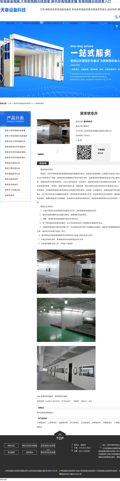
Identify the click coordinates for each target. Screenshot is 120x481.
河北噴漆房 (85, 423)
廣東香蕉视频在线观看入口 (23, 103)
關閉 (76, 401)
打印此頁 (65, 401)
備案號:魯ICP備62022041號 (71, 474)
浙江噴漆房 (74, 423)
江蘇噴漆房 (41, 423)
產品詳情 (42, 163)
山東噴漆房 (52, 423)
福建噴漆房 (63, 423)
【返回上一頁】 (86, 401)
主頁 (9, 103)
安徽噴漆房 (107, 423)
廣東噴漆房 (40, 103)
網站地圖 (3, 479)
